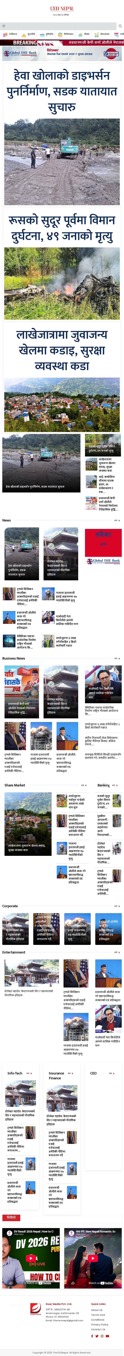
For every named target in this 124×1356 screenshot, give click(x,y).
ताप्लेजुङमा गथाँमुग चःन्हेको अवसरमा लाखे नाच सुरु (77, 802)
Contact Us (98, 1329)
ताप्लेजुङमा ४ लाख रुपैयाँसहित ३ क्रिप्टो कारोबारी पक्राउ (66, 642)
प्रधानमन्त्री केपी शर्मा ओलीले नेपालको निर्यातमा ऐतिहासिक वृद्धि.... (108, 504)
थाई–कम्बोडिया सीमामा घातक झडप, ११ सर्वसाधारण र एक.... (107, 484)
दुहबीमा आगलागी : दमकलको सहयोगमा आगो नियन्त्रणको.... (104, 825)
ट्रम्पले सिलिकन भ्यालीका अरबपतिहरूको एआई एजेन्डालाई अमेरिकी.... (105, 882)
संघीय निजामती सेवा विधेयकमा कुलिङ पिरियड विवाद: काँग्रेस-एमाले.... (101, 741)
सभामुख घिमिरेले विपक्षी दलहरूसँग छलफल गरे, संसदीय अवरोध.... (103, 756)
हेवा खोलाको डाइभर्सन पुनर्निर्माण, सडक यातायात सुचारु (62, 92)
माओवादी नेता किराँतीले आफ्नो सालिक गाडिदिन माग (67, 620)
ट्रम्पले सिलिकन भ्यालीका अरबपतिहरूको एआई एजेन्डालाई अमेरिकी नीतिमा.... (28, 597)
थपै (115, 952)
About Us (97, 1310)
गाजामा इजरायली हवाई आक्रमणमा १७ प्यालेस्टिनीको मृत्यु (66, 597)
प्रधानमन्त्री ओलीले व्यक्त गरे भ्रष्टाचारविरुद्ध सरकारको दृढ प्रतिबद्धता (26, 620)
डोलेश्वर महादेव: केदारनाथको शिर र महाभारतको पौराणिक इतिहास (58, 568)
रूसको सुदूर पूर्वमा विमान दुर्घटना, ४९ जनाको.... (103, 802)
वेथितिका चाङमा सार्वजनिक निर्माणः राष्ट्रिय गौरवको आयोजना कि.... (26, 642)
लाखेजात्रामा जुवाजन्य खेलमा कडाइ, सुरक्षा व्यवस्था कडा (62, 351)
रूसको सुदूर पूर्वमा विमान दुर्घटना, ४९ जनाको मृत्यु (62, 228)
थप (115, 520)
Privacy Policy (100, 1324)
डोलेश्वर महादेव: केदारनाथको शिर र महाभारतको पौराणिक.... (103, 853)
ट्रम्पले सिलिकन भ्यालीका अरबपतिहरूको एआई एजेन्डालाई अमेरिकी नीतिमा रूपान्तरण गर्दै (77, 825)
